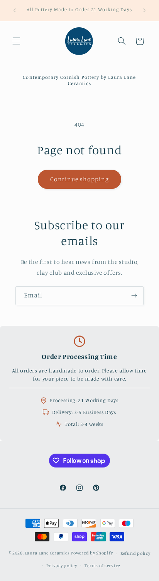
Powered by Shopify (92, 553)
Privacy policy (61, 565)
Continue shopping (79, 179)
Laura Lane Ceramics (47, 553)
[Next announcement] (144, 10)
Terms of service (102, 565)
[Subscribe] (134, 295)
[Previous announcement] (14, 10)
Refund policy (135, 553)
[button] (16, 41)
